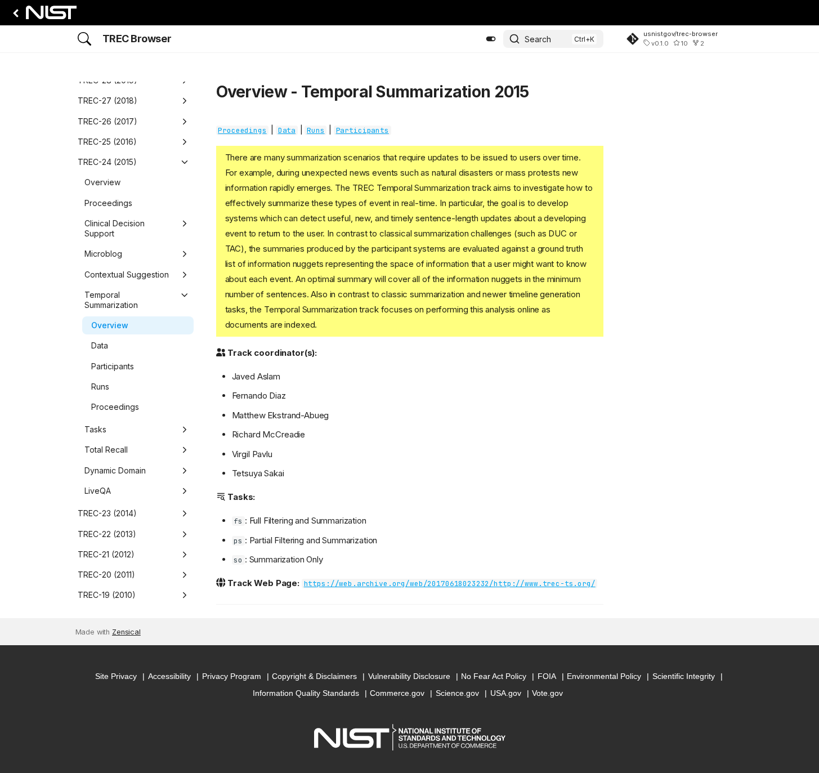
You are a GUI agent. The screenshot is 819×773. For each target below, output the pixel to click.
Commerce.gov (397, 693)
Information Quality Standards (306, 693)
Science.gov (457, 693)
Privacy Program (231, 676)
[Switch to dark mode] (491, 39)
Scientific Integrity (683, 676)
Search (538, 39)
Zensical (126, 632)
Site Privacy (116, 676)
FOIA (547, 676)
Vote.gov (547, 693)
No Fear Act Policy (493, 676)
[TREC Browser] (84, 39)
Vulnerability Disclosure (409, 676)
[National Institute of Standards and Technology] (43, 15)
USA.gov (505, 693)
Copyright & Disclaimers (314, 676)
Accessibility (169, 676)
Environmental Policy (604, 676)
